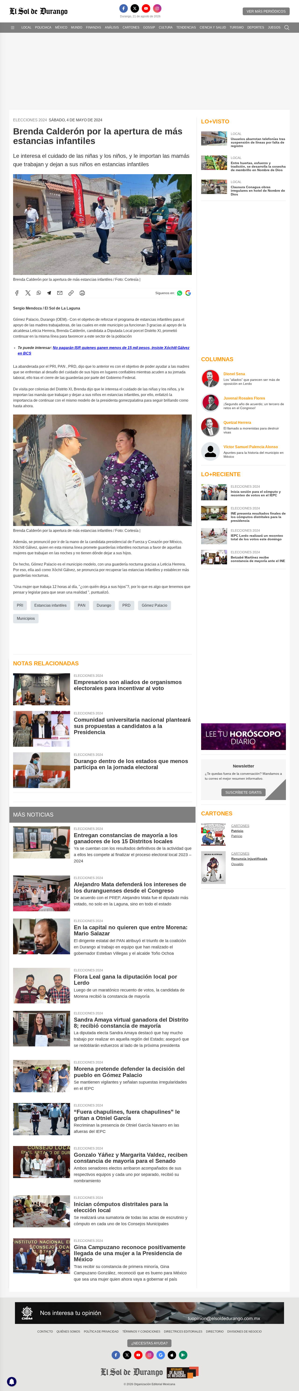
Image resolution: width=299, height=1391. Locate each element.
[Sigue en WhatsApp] (179, 293)
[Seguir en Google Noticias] (188, 293)
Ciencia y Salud (213, 27)
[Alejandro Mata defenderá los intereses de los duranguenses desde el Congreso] (41, 894)
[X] (135, 8)
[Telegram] (49, 293)
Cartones (131, 27)
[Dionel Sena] (210, 378)
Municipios (26, 618)
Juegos (274, 27)
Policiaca (43, 27)
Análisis (112, 27)
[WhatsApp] (39, 293)
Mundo (76, 27)
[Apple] (172, 1355)
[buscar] (287, 27)
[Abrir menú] (12, 27)
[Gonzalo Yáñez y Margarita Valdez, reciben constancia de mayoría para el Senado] (41, 1168)
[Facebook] (123, 8)
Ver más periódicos (266, 11)
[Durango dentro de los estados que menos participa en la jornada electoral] (41, 770)
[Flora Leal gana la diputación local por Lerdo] (41, 986)
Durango (104, 605)
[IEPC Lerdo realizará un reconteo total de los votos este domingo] (214, 536)
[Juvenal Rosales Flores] (210, 402)
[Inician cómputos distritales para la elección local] (41, 1214)
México (61, 27)
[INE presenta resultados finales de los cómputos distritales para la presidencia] (214, 514)
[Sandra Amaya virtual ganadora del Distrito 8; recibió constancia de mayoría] (41, 1033)
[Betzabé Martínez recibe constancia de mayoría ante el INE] (214, 557)
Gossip (149, 27)
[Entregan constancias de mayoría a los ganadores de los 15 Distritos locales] (41, 848)
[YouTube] (146, 8)
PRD (126, 605)
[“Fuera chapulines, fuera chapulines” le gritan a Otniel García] (41, 1121)
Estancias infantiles (50, 605)
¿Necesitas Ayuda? (149, 1343)
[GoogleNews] (161, 1355)
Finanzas (93, 27)
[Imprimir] (82, 293)
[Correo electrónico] (60, 293)
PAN (81, 605)
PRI (20, 605)
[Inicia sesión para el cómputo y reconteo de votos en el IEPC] (214, 492)
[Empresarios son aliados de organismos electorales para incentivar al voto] (41, 689)
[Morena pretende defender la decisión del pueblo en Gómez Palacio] (41, 1078)
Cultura (166, 27)
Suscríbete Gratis (243, 792)
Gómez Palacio (154, 605)
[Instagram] (157, 8)
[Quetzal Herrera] (210, 427)
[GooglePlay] (183, 1355)
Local (26, 27)
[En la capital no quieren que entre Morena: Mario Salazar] (41, 940)
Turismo (237, 27)
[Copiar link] (71, 293)
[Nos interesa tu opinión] (149, 1313)
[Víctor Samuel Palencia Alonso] (210, 451)
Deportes (255, 27)
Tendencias (186, 27)
